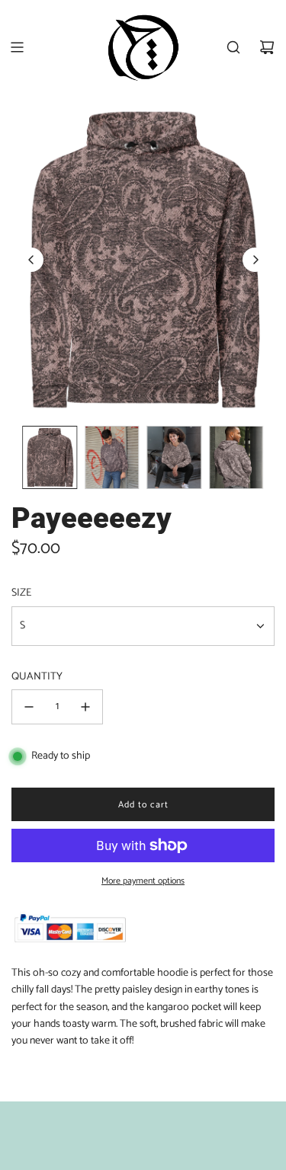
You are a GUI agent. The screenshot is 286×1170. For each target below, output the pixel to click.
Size (21, 593)
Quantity (37, 677)
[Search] (233, 47)
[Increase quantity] (85, 707)
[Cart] (267, 47)
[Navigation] (17, 47)
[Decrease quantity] (29, 707)
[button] (31, 260)
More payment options (143, 881)
